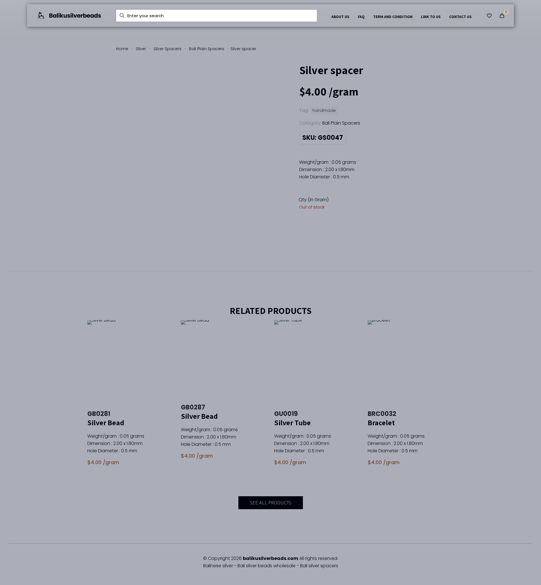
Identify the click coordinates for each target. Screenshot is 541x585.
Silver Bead (105, 422)
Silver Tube (292, 422)
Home (122, 49)
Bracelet (381, 422)
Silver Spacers (167, 49)
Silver (141, 49)
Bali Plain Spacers (206, 49)
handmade (324, 110)
